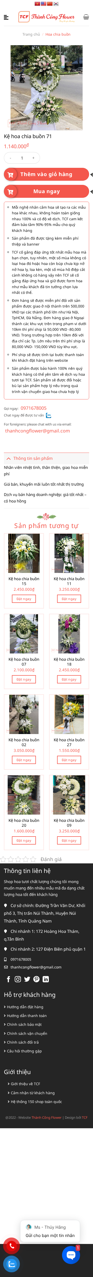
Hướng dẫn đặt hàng (25, 1006)
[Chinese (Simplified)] (50, 4)
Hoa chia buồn (58, 34)
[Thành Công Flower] (46, 17)
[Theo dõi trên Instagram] (18, 979)
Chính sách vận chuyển (27, 1033)
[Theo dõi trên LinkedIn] (46, 979)
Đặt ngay (24, 598)
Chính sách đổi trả (23, 1042)
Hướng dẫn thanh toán (27, 1015)
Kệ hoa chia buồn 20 (24, 823)
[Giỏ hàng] (86, 16)
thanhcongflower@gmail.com (37, 431)
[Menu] (7, 16)
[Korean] (56, 4)
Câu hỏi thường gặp (24, 1051)
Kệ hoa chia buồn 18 (69, 662)
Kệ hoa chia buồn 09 (69, 823)
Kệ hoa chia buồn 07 (24, 662)
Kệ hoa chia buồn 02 (24, 742)
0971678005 (34, 408)
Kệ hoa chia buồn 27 (69, 742)
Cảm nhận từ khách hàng (33, 1092)
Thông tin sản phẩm (33, 458)
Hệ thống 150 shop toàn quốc (36, 1101)
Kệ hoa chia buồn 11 (69, 581)
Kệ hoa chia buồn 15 (24, 581)
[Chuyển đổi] (8, 458)
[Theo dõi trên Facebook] (8, 979)
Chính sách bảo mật (24, 1024)
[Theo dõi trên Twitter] (27, 979)
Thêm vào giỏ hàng (46, 174)
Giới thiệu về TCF (25, 1083)
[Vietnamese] (37, 4)
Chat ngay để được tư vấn (24, 415)
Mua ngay (46, 191)
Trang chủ (31, 34)
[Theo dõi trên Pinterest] (36, 979)
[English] (44, 4)
